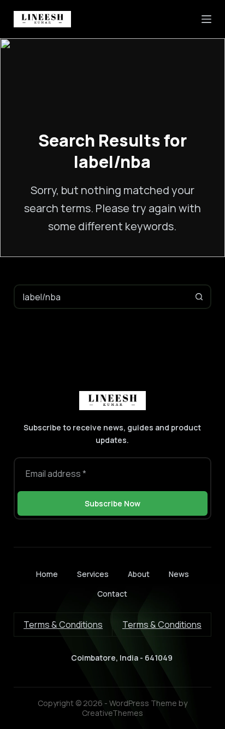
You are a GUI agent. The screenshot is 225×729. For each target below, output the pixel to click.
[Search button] (199, 296)
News (179, 574)
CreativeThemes (112, 713)
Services (93, 574)
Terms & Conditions (63, 625)
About (139, 574)
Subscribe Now (112, 503)
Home (47, 574)
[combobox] (101, 296)
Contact (112, 594)
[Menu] (206, 19)
